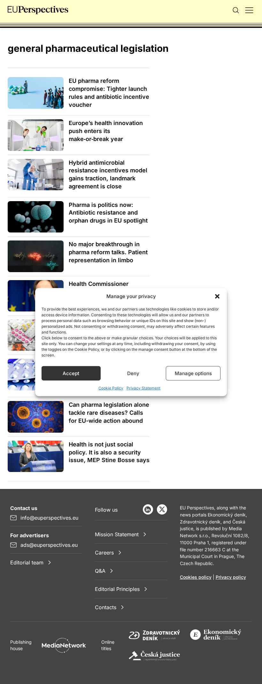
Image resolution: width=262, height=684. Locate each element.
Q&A (100, 571)
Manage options (193, 373)
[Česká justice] (154, 656)
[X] (162, 509)
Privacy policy (231, 577)
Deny (133, 373)
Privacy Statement (143, 388)
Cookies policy (196, 577)
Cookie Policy (110, 388)
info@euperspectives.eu (49, 518)
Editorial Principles (117, 589)
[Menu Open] (249, 10)
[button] (217, 296)
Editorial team (26, 562)
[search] (236, 10)
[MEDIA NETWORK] (64, 645)
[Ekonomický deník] (215, 635)
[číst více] (36, 92)
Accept (71, 373)
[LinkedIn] (148, 509)
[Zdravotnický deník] (154, 635)
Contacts (105, 607)
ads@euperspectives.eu (49, 545)
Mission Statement (117, 534)
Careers (104, 552)
